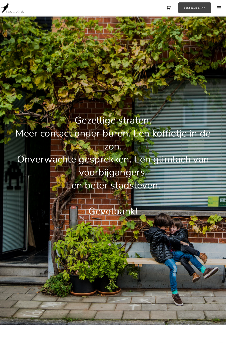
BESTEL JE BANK (194, 7)
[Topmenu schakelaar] (219, 8)
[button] (169, 8)
